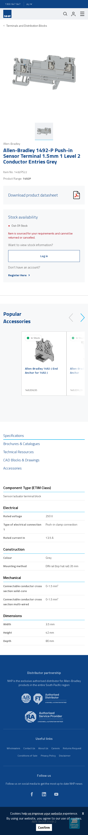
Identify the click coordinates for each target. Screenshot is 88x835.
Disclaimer (64, 756)
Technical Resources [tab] (18, 452)
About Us (43, 748)
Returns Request (72, 748)
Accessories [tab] (12, 468)
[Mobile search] (65, 14)
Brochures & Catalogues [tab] (21, 443)
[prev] (73, 317)
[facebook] (32, 794)
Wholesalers (13, 748)
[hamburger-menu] (81, 14)
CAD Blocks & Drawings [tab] (21, 460)
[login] (73, 14)
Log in (44, 256)
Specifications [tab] (13, 435)
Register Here (17, 275)
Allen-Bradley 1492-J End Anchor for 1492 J (41, 371)
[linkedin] (44, 794)
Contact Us (29, 748)
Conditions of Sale (27, 756)
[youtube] (56, 794)
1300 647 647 (12, 4)
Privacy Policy (48, 756)
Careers (55, 748)
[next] (81, 317)
